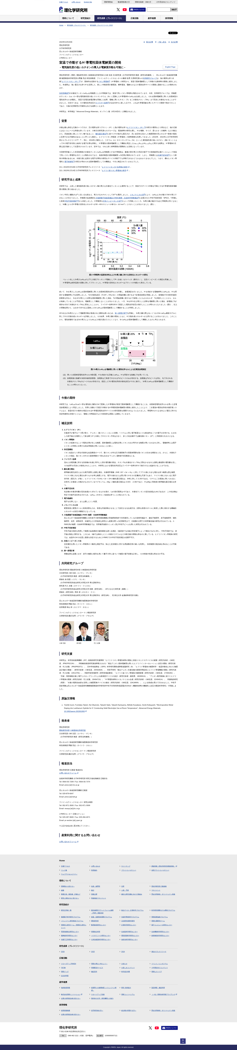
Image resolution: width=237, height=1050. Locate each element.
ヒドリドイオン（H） (71, 81)
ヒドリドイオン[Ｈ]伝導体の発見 (115, 167)
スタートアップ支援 (98, 994)
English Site (88, 2)
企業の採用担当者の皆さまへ (70, 998)
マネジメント (155, 890)
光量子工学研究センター (69, 939)
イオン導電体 (104, 81)
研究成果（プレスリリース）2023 (101, 25)
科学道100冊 (125, 971)
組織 (62, 890)
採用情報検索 (65, 1010)
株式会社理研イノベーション (70, 994)
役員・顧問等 (95, 886)
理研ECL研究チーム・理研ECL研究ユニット (73, 926)
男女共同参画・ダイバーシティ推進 (163, 894)
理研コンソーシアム (128, 994)
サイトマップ (125, 866)
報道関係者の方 (124, 2)
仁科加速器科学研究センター (100, 939)
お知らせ (124, 964)
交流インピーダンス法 (112, 201)
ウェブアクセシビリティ (69, 874)
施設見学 (94, 971)
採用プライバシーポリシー (160, 870)
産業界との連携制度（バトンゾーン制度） (103, 989)
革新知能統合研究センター (70, 931)
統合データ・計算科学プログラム (132, 910)
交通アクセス (63, 2)
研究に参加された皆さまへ (70, 898)
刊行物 (63, 968)
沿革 (122, 886)
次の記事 (174, 42)
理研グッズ (65, 971)
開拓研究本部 (64, 730)
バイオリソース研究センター (100, 935)
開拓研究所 (95, 921)
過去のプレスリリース (158, 951)
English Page (170, 67)
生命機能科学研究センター (160, 931)
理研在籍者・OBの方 (143, 2)
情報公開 (94, 894)
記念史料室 (65, 976)
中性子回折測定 (71, 201)
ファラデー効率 (102, 103)
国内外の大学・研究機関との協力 (102, 998)
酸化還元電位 (101, 134)
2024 (123, 951)
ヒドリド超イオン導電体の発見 (114, 170)
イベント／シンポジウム (159, 964)
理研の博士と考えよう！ (99, 964)
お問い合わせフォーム (68, 773)
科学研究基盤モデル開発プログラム (163, 910)
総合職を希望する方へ (128, 1010)
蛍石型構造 (64, 93)
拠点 (92, 890)
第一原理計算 (121, 313)
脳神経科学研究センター (69, 935)
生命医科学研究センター (129, 931)
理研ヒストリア (156, 971)
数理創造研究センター (98, 925)
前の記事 (149, 42)
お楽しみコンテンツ (128, 968)
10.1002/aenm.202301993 (74, 711)
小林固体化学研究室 (78, 730)
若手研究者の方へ (97, 1010)
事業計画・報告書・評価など (70, 894)
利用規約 (94, 870)
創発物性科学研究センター (160, 935)
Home (61, 25)
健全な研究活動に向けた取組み (131, 894)
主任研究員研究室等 (128, 921)
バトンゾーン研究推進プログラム (72, 921)
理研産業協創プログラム (159, 917)
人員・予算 (125, 890)
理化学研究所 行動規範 (159, 886)
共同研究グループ (150, 78)
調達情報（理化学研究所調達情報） (163, 866)
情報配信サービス (97, 968)
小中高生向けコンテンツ (165, 2)
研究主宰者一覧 (66, 910)
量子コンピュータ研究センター (161, 925)
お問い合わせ (76, 2)
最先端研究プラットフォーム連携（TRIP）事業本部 (102, 911)
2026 (63, 951)
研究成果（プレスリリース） (76, 25)
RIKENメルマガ (139, 9)
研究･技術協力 (126, 988)
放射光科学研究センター (129, 939)
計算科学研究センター (128, 925)
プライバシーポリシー (128, 870)
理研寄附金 (108, 2)
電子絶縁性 (69, 162)
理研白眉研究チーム (158, 921)
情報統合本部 (95, 931)
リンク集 (64, 870)
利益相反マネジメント (98, 898)
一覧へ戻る (162, 42)
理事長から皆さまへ (67, 886)
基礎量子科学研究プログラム (70, 917)
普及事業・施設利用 (158, 988)
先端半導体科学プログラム (130, 917)
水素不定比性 (164, 155)
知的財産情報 (65, 988)
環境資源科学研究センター (130, 935)
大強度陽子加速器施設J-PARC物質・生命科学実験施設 (117, 198)
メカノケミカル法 (137, 195)
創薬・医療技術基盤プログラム (101, 917)
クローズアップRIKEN (68, 964)
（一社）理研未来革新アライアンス (163, 994)
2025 (93, 951)
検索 (173, 9)
